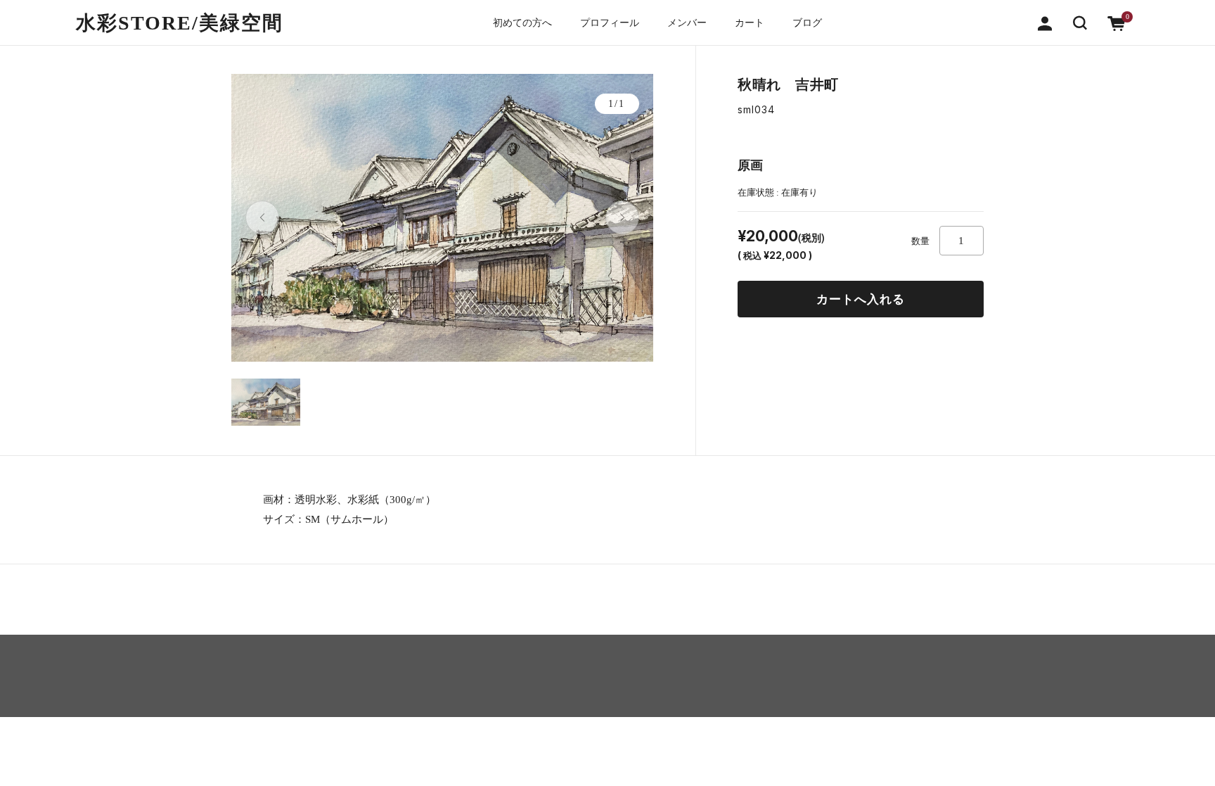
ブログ (807, 23)
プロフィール (609, 23)
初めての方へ (522, 23)
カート (749, 23)
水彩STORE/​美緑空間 (179, 23)
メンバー (687, 23)
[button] (1080, 22)
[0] (1116, 22)
